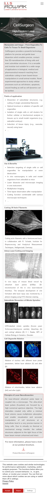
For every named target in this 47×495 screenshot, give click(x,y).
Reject (18, 491)
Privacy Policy (8, 481)
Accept (7, 491)
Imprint (5, 483)
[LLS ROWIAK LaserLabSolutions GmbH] (15, 10)
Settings (30, 491)
